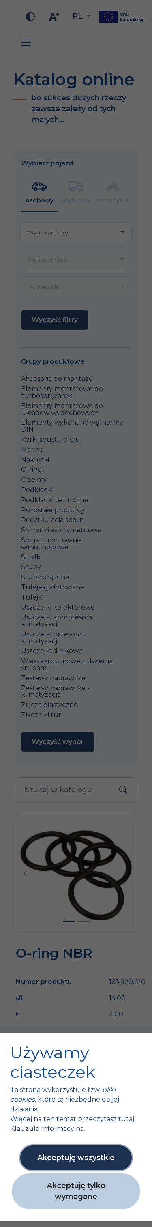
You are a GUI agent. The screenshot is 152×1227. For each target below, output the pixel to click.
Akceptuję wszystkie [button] (76, 1157)
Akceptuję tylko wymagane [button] (76, 1191)
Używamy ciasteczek (52, 1062)
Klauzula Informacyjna (47, 1128)
